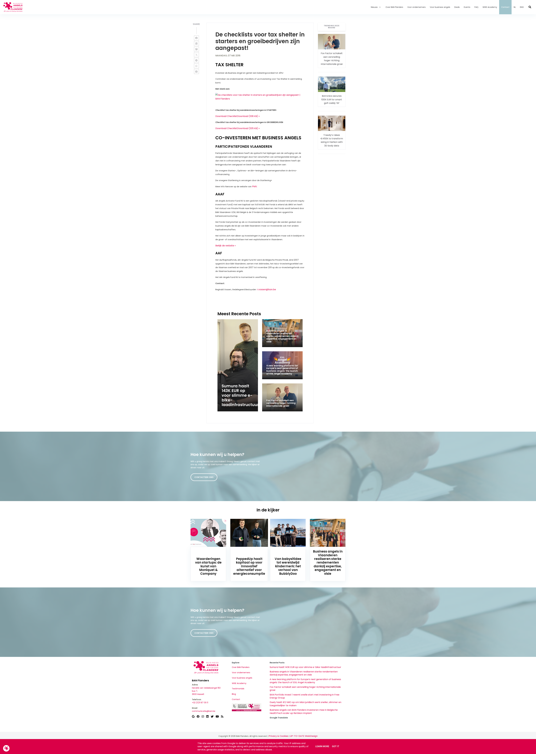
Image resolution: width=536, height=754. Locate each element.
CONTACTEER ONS (203, 477)
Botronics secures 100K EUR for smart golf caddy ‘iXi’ (331, 99)
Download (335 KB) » (248, 128)
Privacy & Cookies (278, 736)
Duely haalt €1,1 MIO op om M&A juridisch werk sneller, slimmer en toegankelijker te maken (305, 704)
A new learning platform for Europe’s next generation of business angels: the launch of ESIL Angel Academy (305, 681)
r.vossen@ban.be (266, 289)
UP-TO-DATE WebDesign (304, 736)
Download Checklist (226, 116)
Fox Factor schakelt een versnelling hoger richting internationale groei (305, 688)
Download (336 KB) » (248, 116)
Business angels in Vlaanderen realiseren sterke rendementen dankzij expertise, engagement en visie (304, 673)
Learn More (322, 746)
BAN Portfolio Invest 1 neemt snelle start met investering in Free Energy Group (304, 696)
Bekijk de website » (225, 245)
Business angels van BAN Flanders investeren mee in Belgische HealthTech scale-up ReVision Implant (304, 711)
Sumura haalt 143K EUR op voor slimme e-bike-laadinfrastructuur (305, 667)
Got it (335, 746)
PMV (254, 186)
